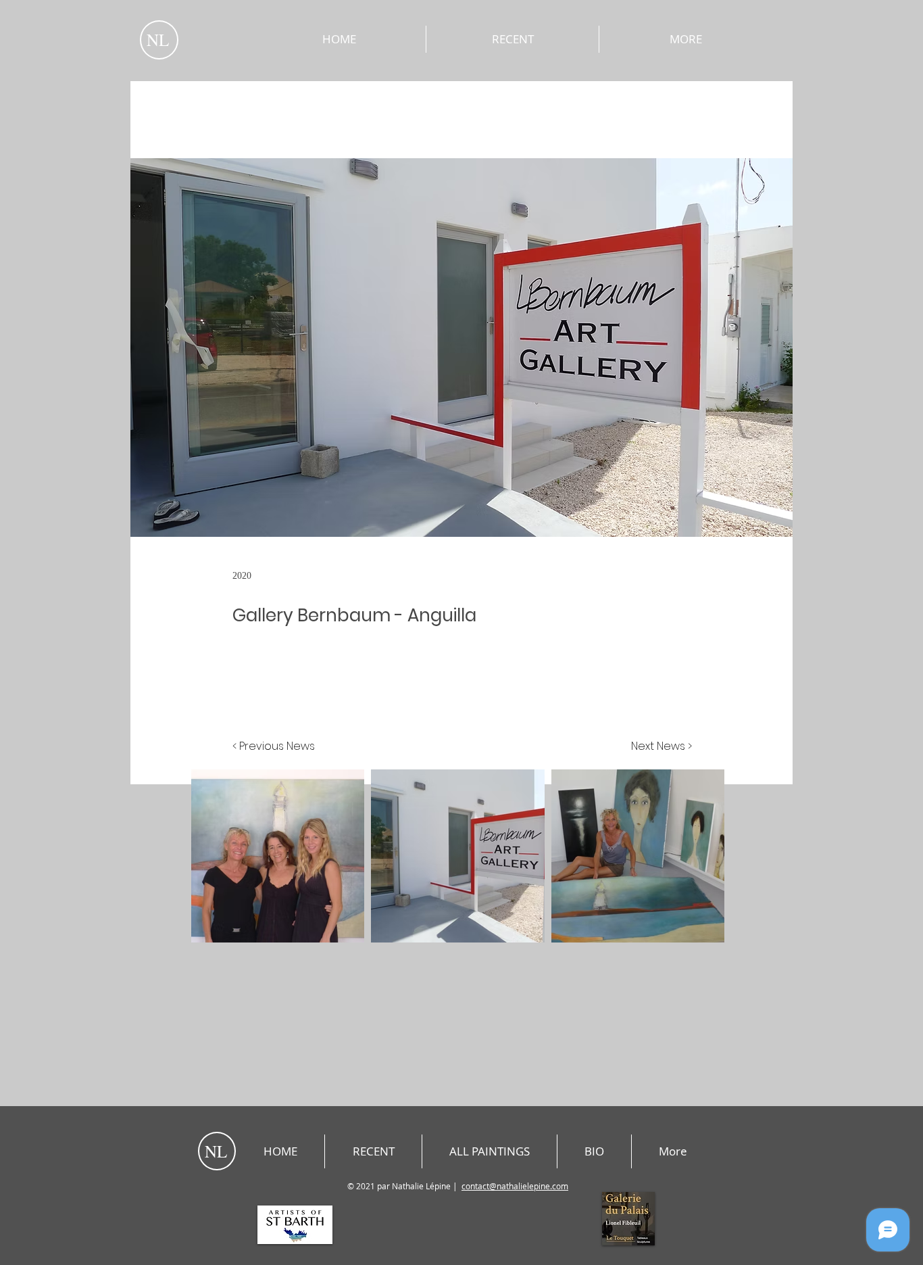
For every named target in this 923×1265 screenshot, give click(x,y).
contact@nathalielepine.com (515, 1185)
